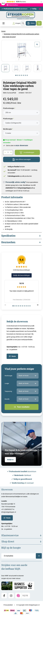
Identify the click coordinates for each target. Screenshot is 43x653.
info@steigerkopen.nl (25, 188)
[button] (15, 75)
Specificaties (8, 235)
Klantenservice (10, 535)
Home (3, 31)
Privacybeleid (8, 605)
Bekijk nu (10, 459)
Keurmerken (8, 242)
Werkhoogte (7, 129)
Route (14, 356)
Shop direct (7, 541)
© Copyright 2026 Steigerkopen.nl (27, 605)
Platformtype (8, 118)
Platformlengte (8, 108)
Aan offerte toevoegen (23, 159)
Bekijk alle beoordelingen (21, 275)
